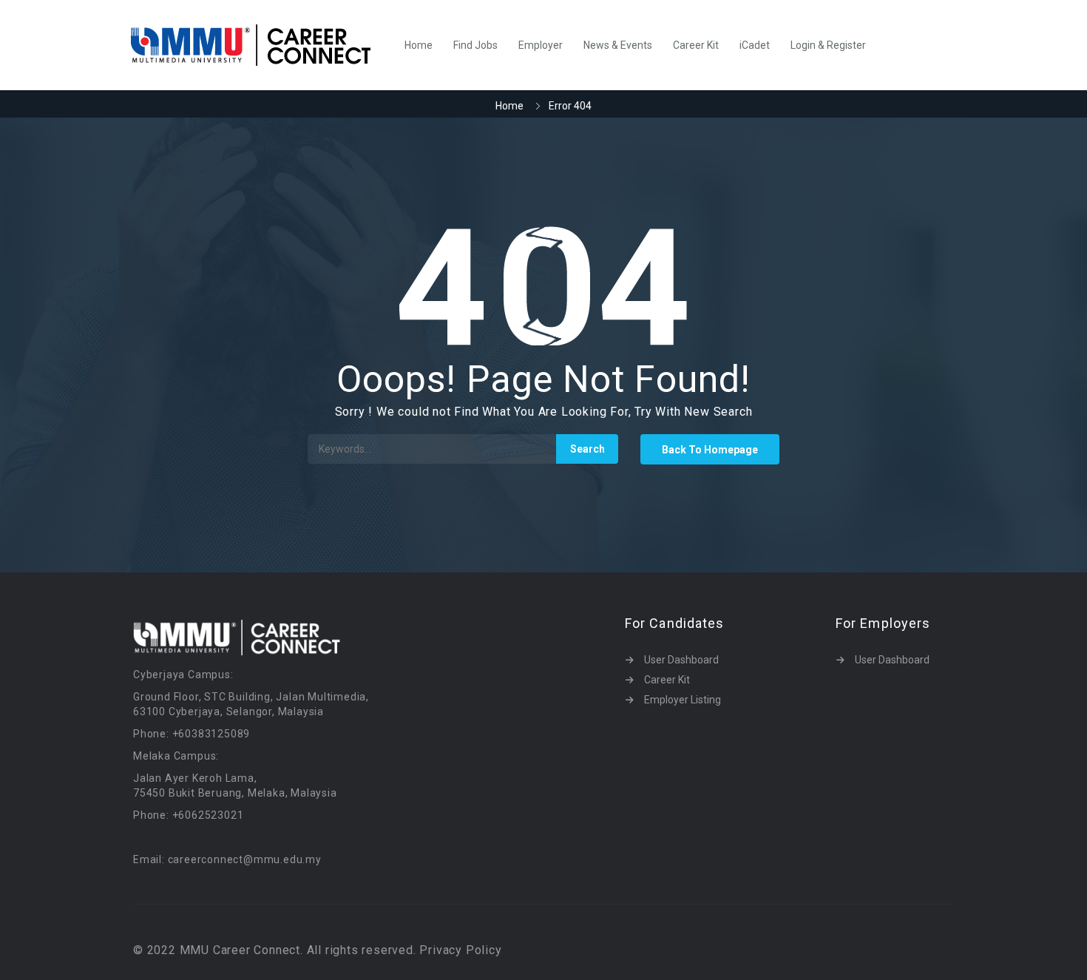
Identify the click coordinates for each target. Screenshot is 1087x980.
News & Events (617, 45)
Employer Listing (682, 700)
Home (418, 45)
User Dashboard (681, 660)
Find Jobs (475, 45)
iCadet (754, 45)
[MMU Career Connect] (258, 45)
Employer (540, 45)
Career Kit (696, 45)
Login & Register (828, 45)
